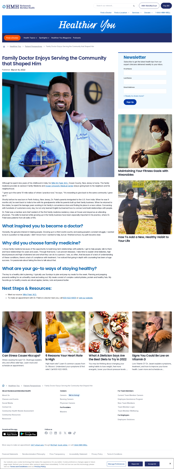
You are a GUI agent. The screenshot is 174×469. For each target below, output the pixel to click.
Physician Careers (67, 403)
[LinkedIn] (55, 433)
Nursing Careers (67, 399)
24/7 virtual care (37, 445)
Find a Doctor (12, 38)
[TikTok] (74, 433)
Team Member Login (126, 407)
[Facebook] (46, 433)
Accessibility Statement (78, 454)
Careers (63, 395)
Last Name (128, 78)
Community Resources (11, 415)
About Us (6, 395)
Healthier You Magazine (61, 38)
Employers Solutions (126, 419)
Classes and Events (10, 399)
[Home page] (4, 46)
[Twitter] (65, 433)
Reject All (135, 464)
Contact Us (6, 407)
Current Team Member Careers (130, 395)
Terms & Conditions (114, 454)
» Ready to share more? (134, 96)
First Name (128, 69)
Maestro (63, 412)
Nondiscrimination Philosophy (33, 454)
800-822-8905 (69, 298)
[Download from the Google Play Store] (28, 434)
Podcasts (77, 38)
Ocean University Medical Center (59, 186)
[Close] (170, 463)
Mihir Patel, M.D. (30, 294)
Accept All (152, 464)
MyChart (54, 445)
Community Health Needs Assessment (18, 411)
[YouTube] (69, 433)
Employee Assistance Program (130, 399)
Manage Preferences (116, 464)
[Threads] (60, 433)
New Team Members (126, 403)
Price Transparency (57, 454)
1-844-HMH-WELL (80, 445)
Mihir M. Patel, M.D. (59, 183)
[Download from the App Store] (10, 434)
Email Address (129, 87)
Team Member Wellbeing (128, 411)
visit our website (86, 298)
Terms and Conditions (19, 466)
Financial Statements (10, 454)
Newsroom (6, 419)
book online (62, 445)
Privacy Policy (97, 454)
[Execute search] (135, 5)
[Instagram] (50, 433)
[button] (106, 13)
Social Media (7, 403)
